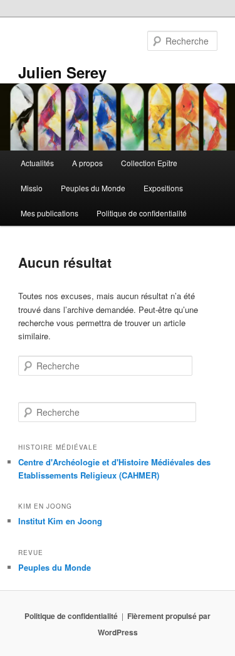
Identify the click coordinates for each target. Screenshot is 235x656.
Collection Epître (149, 162)
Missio (32, 188)
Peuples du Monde (93, 188)
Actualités (37, 162)
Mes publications (49, 213)
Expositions (163, 188)
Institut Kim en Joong (60, 521)
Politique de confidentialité (142, 213)
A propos (87, 162)
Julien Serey (62, 72)
